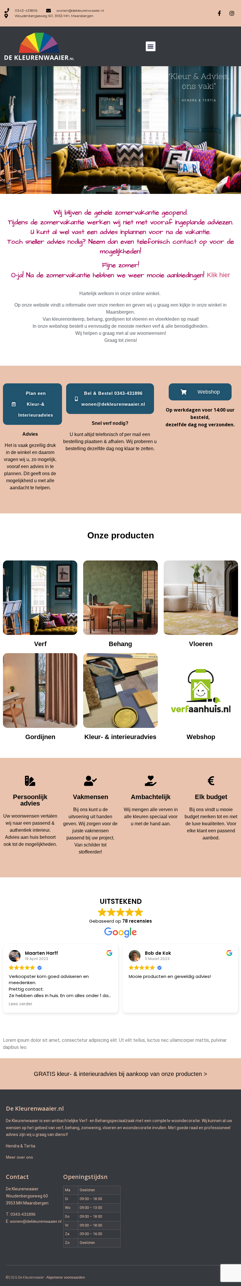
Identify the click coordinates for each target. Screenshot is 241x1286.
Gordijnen (40, 737)
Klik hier (218, 275)
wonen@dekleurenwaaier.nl (35, 1221)
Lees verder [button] (20, 1004)
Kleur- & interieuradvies (120, 737)
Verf (40, 644)
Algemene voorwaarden (65, 1277)
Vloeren (200, 644)
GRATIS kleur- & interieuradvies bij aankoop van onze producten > (120, 1074)
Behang (120, 644)
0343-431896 (23, 1214)
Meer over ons (19, 1157)
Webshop (201, 737)
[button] (150, 46)
